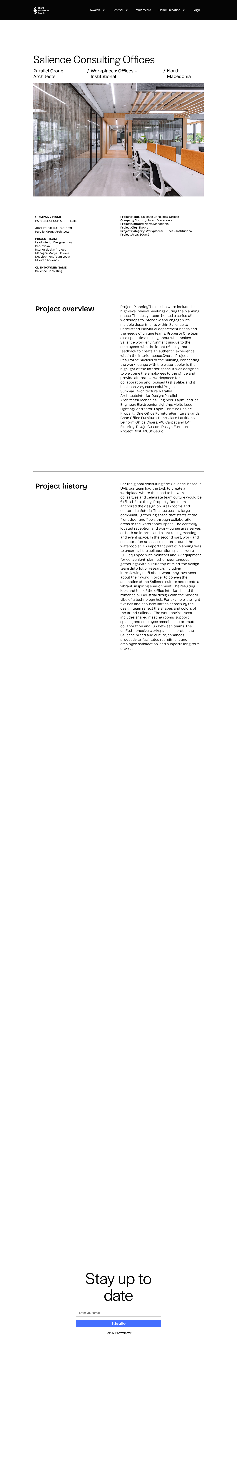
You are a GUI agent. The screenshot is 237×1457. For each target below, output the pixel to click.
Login (196, 10)
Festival (118, 10)
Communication (169, 10)
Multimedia (143, 10)
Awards (95, 10)
